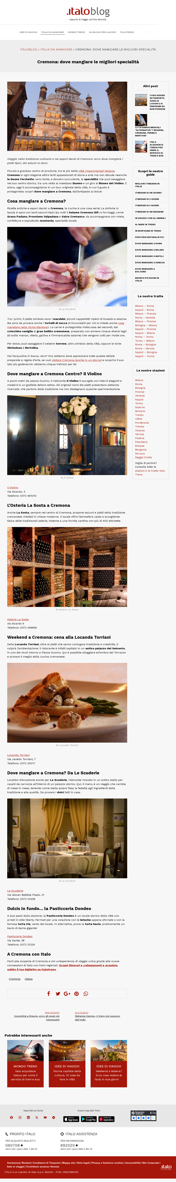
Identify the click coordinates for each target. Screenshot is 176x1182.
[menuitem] (127, 32)
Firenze (139, 391)
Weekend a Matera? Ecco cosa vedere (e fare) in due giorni (109, 1075)
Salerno (140, 407)
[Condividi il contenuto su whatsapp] (85, 993)
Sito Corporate (150, 1162)
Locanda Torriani (18, 755)
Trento (139, 415)
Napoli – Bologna (146, 352)
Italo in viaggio (16, 1166)
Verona (139, 434)
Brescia (139, 445)
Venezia (140, 395)
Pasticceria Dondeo (19, 936)
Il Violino (12, 487)
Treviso (139, 426)
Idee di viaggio (28, 32)
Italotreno (127, 32)
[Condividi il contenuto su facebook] (48, 993)
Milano (139, 380)
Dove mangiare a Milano (149, 250)
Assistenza (13, 1162)
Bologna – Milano (146, 325)
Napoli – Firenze (145, 329)
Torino (139, 403)
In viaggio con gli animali (150, 218)
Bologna (140, 387)
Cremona (14, 978)
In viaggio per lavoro (102, 32)
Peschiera (141, 442)
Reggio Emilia (143, 457)
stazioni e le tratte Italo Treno (150, 472)
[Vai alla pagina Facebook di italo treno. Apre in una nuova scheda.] (12, 1118)
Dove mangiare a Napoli (149, 256)
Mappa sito (68, 1162)
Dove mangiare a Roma (148, 243)
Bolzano (140, 411)
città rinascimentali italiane (96, 171)
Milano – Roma (144, 306)
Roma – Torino (144, 336)
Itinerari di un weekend (149, 212)
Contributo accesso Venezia (42, 1166)
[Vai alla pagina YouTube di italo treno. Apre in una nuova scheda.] (46, 1118)
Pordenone (142, 422)
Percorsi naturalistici (149, 237)
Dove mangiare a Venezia (150, 262)
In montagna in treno (148, 231)
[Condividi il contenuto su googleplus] (67, 993)
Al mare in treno (145, 224)
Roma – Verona (145, 348)
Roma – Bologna (145, 344)
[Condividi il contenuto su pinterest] (76, 993)
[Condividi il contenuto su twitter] (57, 993)
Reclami (26, 1162)
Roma (138, 384)
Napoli (139, 399)
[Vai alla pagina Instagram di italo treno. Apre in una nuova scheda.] (20, 1118)
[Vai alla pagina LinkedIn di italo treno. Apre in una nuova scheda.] (29, 1118)
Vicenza (140, 430)
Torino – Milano (145, 340)
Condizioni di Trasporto (46, 1162)
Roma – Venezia (145, 317)
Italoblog (28, 49)
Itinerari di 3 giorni (147, 205)
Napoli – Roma (144, 309)
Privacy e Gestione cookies (107, 1162)
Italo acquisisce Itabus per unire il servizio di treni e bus (25, 1075)
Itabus (29, 978)
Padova (139, 438)
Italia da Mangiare (52, 32)
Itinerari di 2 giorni (147, 199)
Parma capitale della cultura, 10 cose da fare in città (67, 1075)
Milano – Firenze (145, 313)
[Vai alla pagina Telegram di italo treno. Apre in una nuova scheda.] (54, 1118)
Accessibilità (132, 1162)
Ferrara (140, 453)
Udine (138, 418)
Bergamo (141, 449)
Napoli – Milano (145, 333)
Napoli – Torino (145, 356)
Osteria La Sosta (18, 619)
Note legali (83, 1162)
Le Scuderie (15, 890)
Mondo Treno (76, 32)
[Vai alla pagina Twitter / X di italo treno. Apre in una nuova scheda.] (37, 1118)
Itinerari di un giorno (148, 193)
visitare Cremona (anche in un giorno (76, 360)
